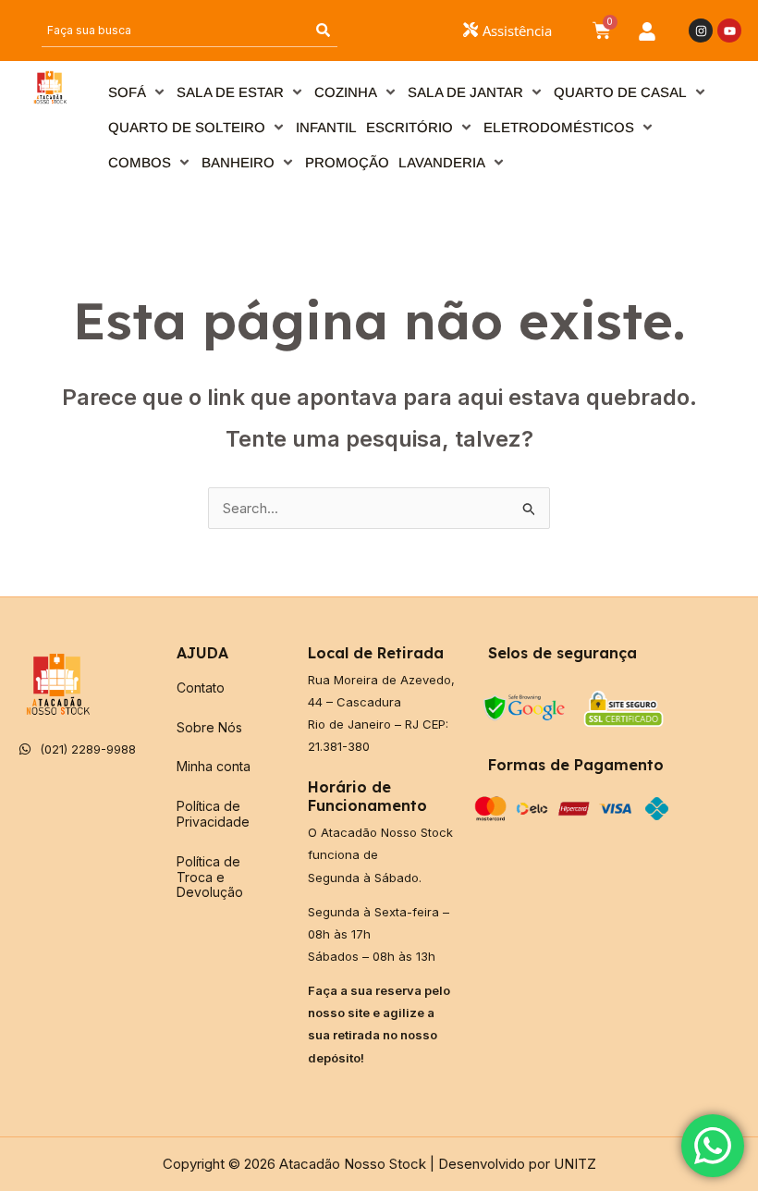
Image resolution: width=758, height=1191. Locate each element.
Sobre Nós (209, 727)
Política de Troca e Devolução (210, 877)
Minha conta (214, 766)
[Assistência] (470, 29)
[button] (138, 92)
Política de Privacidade (213, 813)
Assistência (517, 30)
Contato (201, 687)
